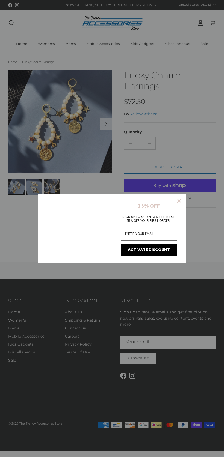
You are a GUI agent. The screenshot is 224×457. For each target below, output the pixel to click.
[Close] (179, 200)
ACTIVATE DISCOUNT (149, 249)
